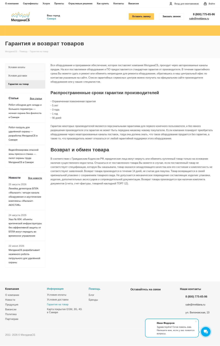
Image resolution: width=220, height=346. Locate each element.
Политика (10, 314)
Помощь (94, 288)
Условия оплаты (56, 294)
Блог (91, 294)
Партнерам (11, 318)
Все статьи (36, 98)
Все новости (35, 178)
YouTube (142, 297)
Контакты (118, 3)
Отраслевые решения (80, 3)
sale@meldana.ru (199, 18)
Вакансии (133, 3)
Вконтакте (133, 297)
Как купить (103, 3)
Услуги (46, 3)
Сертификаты (30, 3)
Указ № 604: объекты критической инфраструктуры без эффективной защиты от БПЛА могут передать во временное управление (25, 227)
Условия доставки (57, 299)
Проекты (59, 3)
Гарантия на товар (57, 304)
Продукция (11, 304)
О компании (12, 3)
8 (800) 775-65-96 (204, 14)
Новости (10, 299)
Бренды (93, 299)
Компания (12, 288)
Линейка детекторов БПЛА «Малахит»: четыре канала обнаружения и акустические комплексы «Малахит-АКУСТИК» (25, 196)
